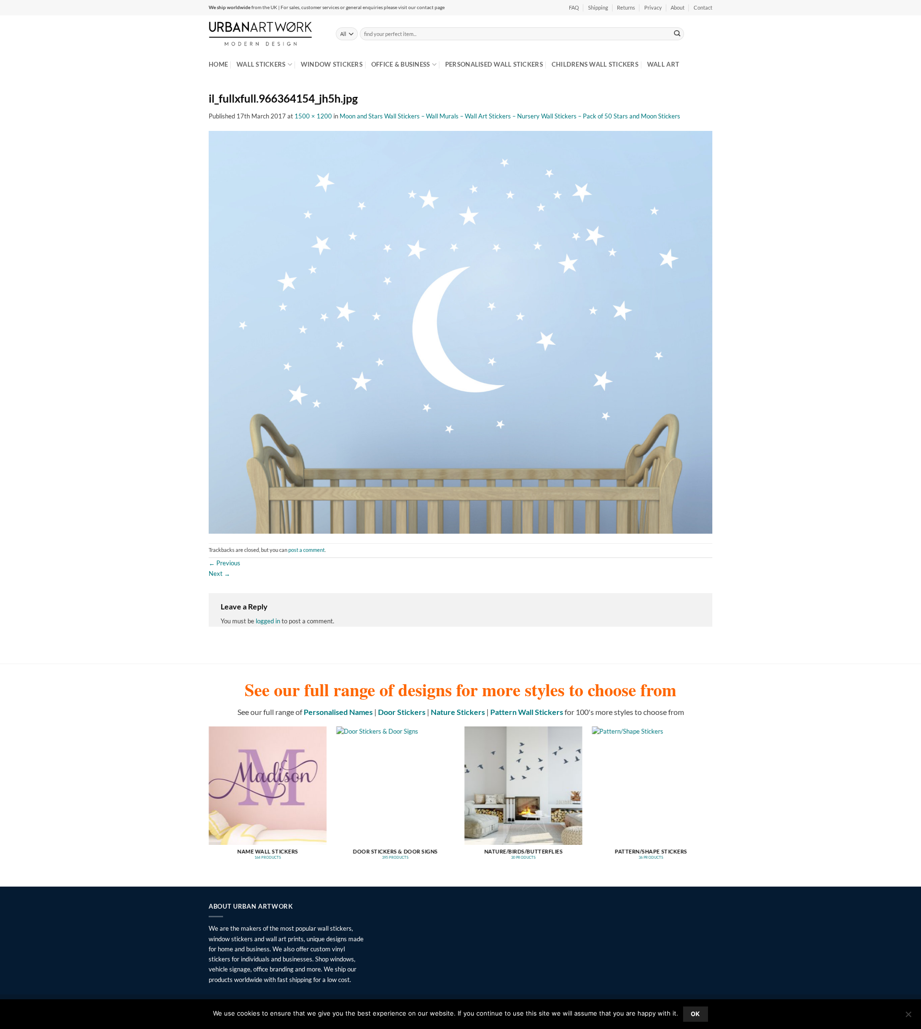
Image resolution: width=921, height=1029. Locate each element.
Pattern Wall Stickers (526, 711)
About (678, 8)
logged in (268, 621)
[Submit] (677, 33)
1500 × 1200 (313, 116)
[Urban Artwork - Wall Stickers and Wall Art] (265, 33)
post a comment (306, 550)
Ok (695, 1013)
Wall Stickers (260, 64)
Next (219, 573)
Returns (626, 8)
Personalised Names (338, 711)
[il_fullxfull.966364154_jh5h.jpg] (460, 331)
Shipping (598, 8)
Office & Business (400, 64)
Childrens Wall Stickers (595, 64)
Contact (703, 8)
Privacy (653, 8)
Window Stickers (332, 64)
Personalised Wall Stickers (494, 64)
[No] (908, 1017)
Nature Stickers (458, 711)
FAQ (574, 8)
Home (218, 64)
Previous (224, 563)
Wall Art (663, 64)
